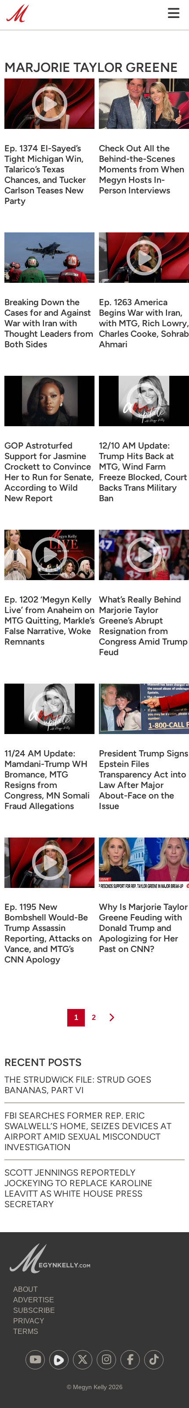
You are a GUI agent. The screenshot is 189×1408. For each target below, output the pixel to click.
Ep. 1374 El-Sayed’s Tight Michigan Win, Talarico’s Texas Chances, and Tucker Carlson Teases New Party (45, 174)
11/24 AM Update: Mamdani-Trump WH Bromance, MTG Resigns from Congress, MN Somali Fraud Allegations (47, 779)
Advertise (33, 1300)
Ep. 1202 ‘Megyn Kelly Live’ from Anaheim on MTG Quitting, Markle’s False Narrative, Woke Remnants (49, 620)
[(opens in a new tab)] (35, 1359)
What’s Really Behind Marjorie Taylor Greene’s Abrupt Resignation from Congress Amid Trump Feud (143, 625)
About (25, 1289)
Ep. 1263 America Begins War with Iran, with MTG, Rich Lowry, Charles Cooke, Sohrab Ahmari (144, 323)
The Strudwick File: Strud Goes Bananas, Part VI (77, 1084)
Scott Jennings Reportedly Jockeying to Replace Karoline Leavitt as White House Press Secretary (78, 1188)
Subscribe (34, 1310)
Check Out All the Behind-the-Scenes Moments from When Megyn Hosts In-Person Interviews (141, 169)
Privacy (28, 1321)
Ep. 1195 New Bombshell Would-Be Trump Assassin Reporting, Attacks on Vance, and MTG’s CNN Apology (48, 933)
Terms (25, 1331)
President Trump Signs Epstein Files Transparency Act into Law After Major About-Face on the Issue (143, 779)
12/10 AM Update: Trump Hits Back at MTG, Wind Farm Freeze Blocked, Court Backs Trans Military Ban (143, 471)
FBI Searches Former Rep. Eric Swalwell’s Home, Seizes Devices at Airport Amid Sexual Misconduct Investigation (87, 1131)
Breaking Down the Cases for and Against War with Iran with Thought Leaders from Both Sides (48, 323)
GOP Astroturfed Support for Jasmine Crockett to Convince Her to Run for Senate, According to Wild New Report (49, 471)
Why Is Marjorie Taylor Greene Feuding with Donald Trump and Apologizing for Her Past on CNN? (143, 928)
